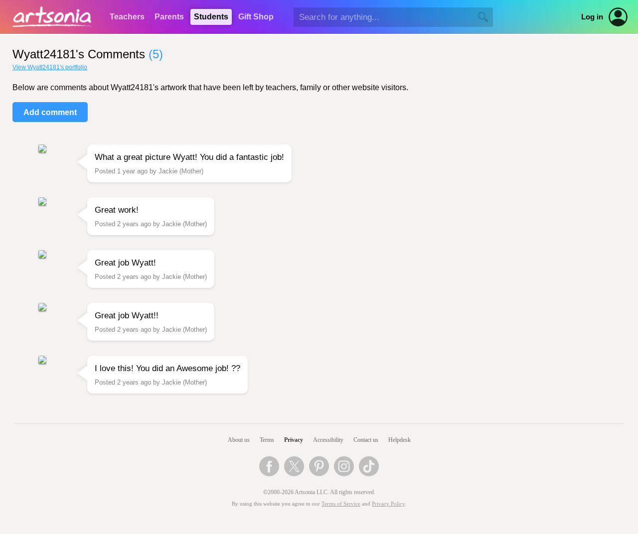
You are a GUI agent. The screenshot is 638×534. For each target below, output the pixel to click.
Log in (592, 17)
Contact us (365, 439)
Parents (169, 16)
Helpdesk (399, 439)
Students (211, 16)
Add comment (50, 112)
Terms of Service (340, 504)
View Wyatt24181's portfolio (49, 67)
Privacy (293, 439)
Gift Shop (256, 16)
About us (239, 439)
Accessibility (328, 439)
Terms (267, 439)
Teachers (127, 16)
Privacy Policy (388, 504)
